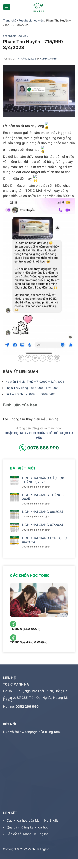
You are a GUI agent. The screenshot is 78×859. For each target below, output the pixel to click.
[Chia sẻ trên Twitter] (35, 358)
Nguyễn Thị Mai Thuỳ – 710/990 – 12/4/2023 (34, 381)
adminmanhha (48, 58)
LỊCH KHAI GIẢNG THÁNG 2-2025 (44, 497)
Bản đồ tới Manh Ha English (27, 834)
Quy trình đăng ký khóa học (28, 827)
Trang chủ (9, 20)
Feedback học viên (31, 20)
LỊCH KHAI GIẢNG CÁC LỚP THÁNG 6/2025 (43, 480)
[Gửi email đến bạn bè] (42, 358)
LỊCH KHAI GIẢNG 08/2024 (42, 512)
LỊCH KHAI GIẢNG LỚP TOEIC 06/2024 (44, 540)
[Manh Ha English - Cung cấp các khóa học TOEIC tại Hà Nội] (39, 7)
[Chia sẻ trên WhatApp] (21, 358)
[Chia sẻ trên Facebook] (28, 358)
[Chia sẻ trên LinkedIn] (57, 358)
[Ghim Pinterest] (50, 358)
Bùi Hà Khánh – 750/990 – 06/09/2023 (30, 394)
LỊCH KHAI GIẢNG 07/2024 (42, 525)
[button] (6, 7)
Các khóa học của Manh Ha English (33, 820)
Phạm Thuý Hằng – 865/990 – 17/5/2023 (32, 388)
